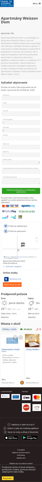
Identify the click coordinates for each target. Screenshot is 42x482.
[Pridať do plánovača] (15, 337)
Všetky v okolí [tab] (9, 329)
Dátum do (6, 151)
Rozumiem (7, 478)
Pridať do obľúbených (17, 226)
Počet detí (6, 127)
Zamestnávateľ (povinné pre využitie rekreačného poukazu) (20, 168)
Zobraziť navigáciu (14, 266)
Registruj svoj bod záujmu (21, 452)
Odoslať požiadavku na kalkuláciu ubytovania (21, 191)
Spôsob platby (7, 159)
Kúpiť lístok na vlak (12, 284)
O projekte (21, 450)
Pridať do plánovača (17, 231)
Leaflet (7, 257)
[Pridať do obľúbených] (20, 337)
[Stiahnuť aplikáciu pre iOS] (11, 440)
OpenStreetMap (22, 257)
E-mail (5, 103)
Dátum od (6, 144)
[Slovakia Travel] (7, 3)
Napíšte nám (21, 458)
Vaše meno (6, 95)
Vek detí (5, 135)
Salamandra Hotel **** (10, 350)
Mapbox (16, 258)
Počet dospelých (8, 119)
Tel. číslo (5, 110)
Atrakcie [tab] (28, 329)
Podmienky (21, 455)
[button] (36, 238)
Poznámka (10, 177)
